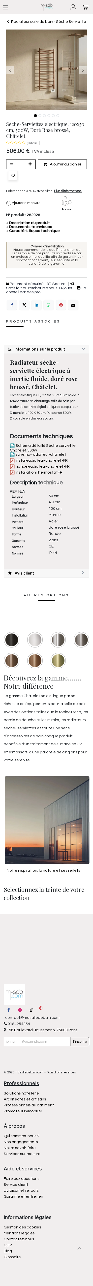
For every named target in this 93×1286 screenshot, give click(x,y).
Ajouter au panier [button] (65, 164)
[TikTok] (31, 1010)
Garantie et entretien (23, 1196)
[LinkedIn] (36, 305)
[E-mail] (73, 305)
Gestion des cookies (22, 1227)
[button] (10, 70)
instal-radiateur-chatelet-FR (41, 460)
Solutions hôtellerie (21, 1093)
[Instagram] (20, 1010)
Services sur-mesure (22, 1154)
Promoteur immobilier (23, 1111)
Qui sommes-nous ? (21, 1136)
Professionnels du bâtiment (29, 1105)
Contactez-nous (19, 1239)
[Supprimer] (11, 164)
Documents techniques (29, 227)
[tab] (46, 349)
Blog (8, 1251)
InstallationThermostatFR (38, 472)
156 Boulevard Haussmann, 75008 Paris (41, 1030)
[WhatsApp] (49, 305)
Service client (16, 1185)
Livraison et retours (21, 1190)
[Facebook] (12, 305)
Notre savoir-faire (20, 1148)
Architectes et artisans (25, 1099)
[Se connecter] (73, 7)
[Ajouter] (31, 164)
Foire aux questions (21, 1179)
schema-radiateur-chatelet (40, 454)
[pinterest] (40, 1010)
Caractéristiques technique (33, 231)
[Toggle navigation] (5, 7)
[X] (24, 305)
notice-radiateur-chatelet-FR (42, 466)
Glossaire (12, 1257)
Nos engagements (21, 1142)
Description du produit (28, 223)
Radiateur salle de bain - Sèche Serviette (48, 22)
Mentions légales (19, 1233)
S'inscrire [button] (79, 1041)
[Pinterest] (61, 305)
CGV (8, 1245)
